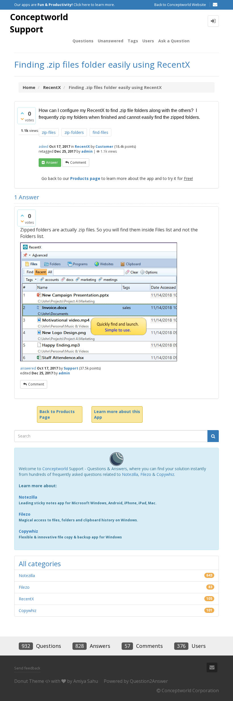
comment (78, 162)
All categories (40, 563)
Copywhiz (165, 474)
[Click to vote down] (22, 119)
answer (52, 162)
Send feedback (27, 668)
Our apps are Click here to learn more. (64, 4)
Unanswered (110, 40)
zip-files (49, 132)
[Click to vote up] (22, 113)
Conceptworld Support (39, 23)
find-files (100, 132)
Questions (82, 40)
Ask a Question (174, 40)
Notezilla (130, 474)
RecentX (82, 146)
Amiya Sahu (85, 681)
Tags (133, 40)
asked (43, 146)
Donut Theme (29, 681)
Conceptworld (55, 468)
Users (148, 40)
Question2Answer (149, 681)
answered (28, 368)
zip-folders (74, 132)
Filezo (145, 474)
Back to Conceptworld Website (180, 4)
